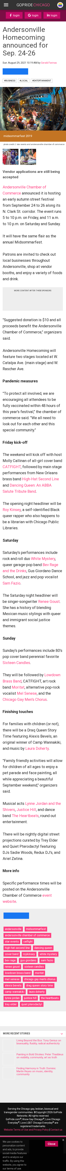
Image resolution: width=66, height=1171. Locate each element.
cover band (11, 954)
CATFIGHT (12, 467)
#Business (9, 80)
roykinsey (29, 954)
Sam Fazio (11, 583)
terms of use (14, 1168)
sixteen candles (34, 966)
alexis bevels (13, 985)
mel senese (12, 979)
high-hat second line (17, 947)
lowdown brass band (17, 973)
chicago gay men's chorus (39, 979)
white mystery (48, 954)
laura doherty (37, 991)
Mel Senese (27, 693)
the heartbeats (50, 998)
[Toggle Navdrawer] (6, 5)
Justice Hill (26, 809)
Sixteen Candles (16, 663)
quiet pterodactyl (31, 1004)
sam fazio (47, 960)
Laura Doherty (37, 748)
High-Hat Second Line (40, 479)
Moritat (18, 687)
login (16, 15)
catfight (28, 941)
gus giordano (28, 960)
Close (51, 1144)
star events (12, 941)
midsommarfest (36, 929)
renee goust (12, 966)
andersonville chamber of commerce (27, 935)
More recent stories (17, 1033)
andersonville (13, 929)
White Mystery (43, 558)
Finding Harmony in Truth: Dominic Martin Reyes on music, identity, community (36, 1071)
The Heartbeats (25, 816)
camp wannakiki (14, 991)
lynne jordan (12, 998)
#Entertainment (41, 80)
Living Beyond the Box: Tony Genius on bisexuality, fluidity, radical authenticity (39, 1042)
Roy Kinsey (12, 510)
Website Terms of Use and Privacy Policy (26, 1129)
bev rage (10, 960)
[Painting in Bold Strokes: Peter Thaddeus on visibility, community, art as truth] (9, 1059)
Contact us (56, 1129)
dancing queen (43, 947)
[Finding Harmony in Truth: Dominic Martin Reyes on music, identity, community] (9, 1073)
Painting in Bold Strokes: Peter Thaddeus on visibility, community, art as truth (40, 1056)
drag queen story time (39, 985)
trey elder (11, 1004)
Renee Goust (49, 601)
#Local (24, 80)
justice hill (30, 998)
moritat (39, 973)
